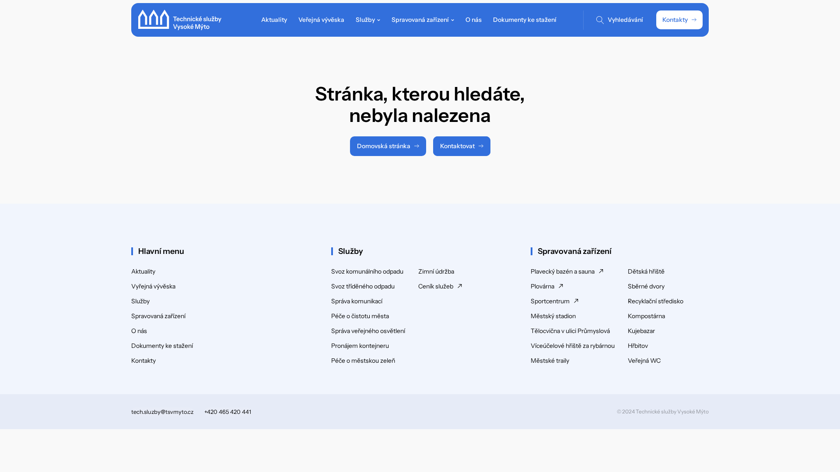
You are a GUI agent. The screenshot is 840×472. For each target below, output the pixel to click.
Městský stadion (553, 316)
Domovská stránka (383, 146)
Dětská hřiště (646, 271)
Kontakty (675, 20)
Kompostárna (646, 316)
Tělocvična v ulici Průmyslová (570, 331)
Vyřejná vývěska (153, 286)
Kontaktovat (457, 146)
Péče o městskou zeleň (363, 360)
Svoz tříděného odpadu (363, 286)
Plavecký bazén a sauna (563, 271)
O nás (139, 331)
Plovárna (542, 286)
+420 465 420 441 (227, 411)
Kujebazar (641, 331)
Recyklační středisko (655, 301)
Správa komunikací (356, 301)
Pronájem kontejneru (360, 346)
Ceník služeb (435, 286)
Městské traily (550, 360)
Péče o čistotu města (360, 316)
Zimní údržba (436, 271)
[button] (367, 19)
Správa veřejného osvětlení (368, 331)
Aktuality (143, 271)
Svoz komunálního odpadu (367, 271)
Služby (140, 301)
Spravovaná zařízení (158, 316)
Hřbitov (638, 346)
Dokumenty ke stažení (162, 346)
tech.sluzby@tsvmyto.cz (162, 411)
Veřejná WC (644, 360)
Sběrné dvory (646, 286)
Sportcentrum (550, 301)
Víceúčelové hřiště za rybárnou (573, 346)
